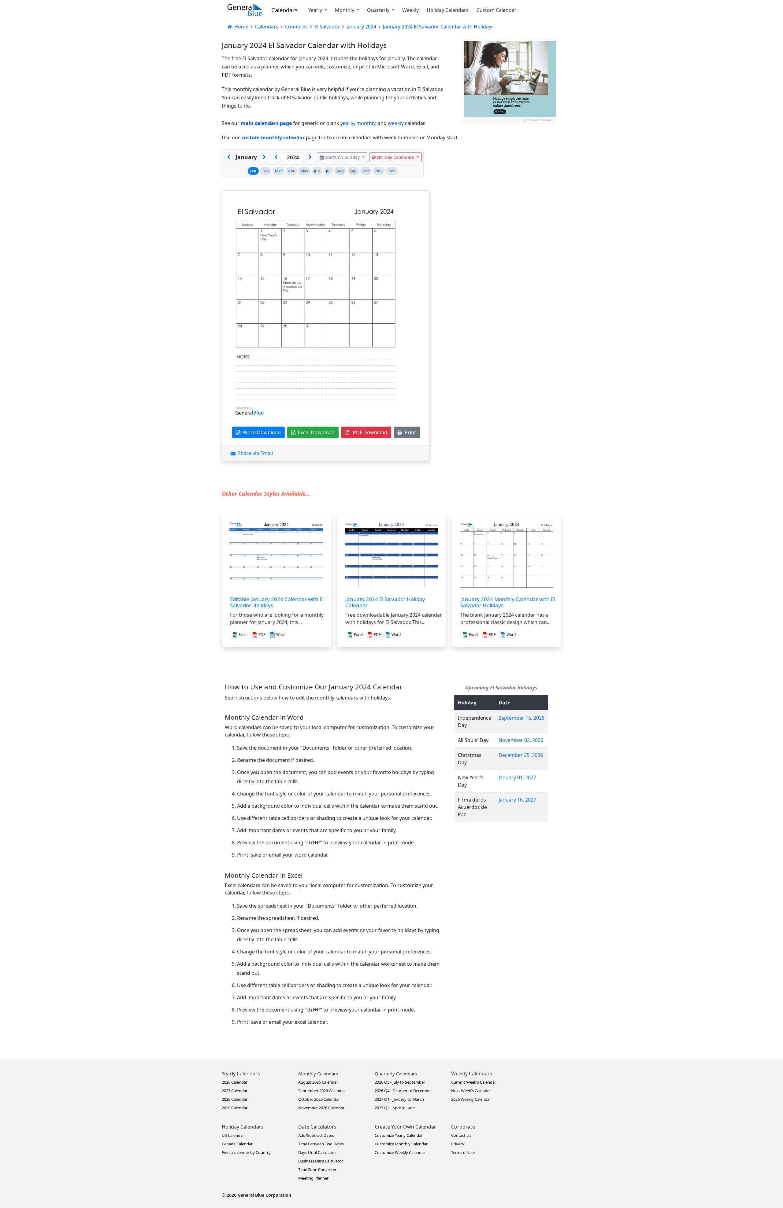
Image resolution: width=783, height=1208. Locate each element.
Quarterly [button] (379, 10)
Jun (317, 171)
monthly (365, 123)
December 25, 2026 (521, 755)
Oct (366, 171)
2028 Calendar (234, 1099)
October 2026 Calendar (319, 1099)
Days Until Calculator (317, 1152)
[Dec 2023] (228, 157)
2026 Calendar (234, 1082)
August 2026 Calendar (318, 1082)
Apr (291, 171)
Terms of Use (463, 1152)
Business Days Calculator (320, 1161)
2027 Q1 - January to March (399, 1099)
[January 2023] (276, 157)
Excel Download (315, 432)
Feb (265, 171)
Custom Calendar (497, 10)
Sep (353, 171)
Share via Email (254, 453)
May (304, 171)
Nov (378, 171)
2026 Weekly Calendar (471, 1099)
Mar (278, 171)
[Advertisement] (508, 161)
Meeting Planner (313, 1178)
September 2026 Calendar (321, 1090)
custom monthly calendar (273, 137)
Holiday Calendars (448, 10)
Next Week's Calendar (471, 1090)
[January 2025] (310, 157)
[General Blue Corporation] (245, 10)
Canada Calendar (237, 1144)
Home (240, 26)
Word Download (260, 432)
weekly (396, 123)
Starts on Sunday (342, 157)
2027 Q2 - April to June (395, 1108)
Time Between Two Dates (321, 1144)
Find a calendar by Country (246, 1152)
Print (409, 432)
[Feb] (264, 157)
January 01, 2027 (517, 777)
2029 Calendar (234, 1108)
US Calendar (233, 1135)
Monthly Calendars (318, 1073)
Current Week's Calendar (473, 1082)
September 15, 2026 (521, 717)
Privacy (457, 1144)
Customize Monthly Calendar (401, 1144)
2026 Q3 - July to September (400, 1082)
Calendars (284, 10)
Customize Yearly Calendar (399, 1135)
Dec (391, 171)
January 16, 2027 (517, 799)
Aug (340, 171)
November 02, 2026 (521, 740)
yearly (347, 123)
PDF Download (368, 432)
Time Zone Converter (317, 1169)
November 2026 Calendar (321, 1108)
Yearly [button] (315, 10)
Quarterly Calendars (396, 1073)
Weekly (410, 10)
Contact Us (461, 1135)
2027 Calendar (234, 1090)
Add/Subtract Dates (316, 1135)
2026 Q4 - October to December (403, 1090)
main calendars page (266, 123)
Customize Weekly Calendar (400, 1152)
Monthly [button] (345, 10)
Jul (328, 171)
